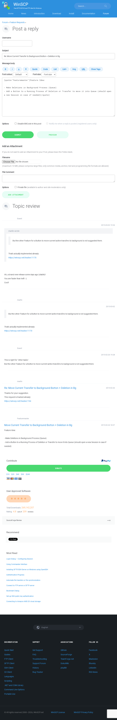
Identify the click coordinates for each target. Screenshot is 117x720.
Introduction (39, 13)
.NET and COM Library (13, 685)
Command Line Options (14, 689)
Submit (18, 135)
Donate (58, 468)
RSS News (93, 672)
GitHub (64, 650)
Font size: (37, 74)
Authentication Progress (15, 575)
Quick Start (9, 650)
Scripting (8, 681)
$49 (17, 474)
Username (6, 37)
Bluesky (92, 663)
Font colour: (7, 74)
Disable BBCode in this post (29, 123)
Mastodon (93, 659)
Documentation (88, 13)
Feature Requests (17, 22)
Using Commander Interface (16, 564)
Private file (42, 187)
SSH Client (8, 667)
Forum (106, 13)
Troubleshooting (40, 659)
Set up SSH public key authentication (20, 596)
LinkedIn (92, 667)
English (44, 627)
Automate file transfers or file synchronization (23, 580)
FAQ (34, 654)
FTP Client (8, 659)
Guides (7, 654)
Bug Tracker (38, 672)
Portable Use (9, 694)
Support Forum (39, 663)
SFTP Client (9, 663)
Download (56, 13)
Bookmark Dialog (12, 591)
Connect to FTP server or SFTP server (20, 585)
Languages (9, 676)
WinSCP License (58, 712)
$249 (28, 474)
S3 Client (8, 672)
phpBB (64, 667)
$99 (22, 474)
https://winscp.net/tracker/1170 (22, 257)
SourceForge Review (14, 520)
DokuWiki (65, 663)
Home (10, 13)
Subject (5, 50)
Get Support (38, 650)
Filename (6, 157)
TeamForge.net (67, 659)
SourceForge (66, 654)
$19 (7, 474)
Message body (8, 63)
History (36, 667)
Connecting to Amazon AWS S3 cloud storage (23, 601)
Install (71, 13)
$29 (12, 474)
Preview (53, 135)
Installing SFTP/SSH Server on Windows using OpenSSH (27, 569)
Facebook (93, 650)
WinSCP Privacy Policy (83, 712)
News (23, 13)
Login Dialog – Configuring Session (19, 559)
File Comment (8, 172)
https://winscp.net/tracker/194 (17, 401)
